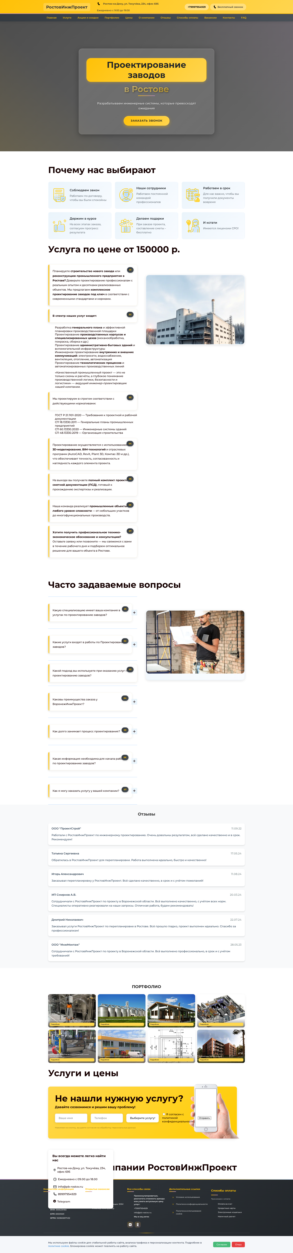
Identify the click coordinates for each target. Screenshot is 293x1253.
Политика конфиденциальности (192, 1204)
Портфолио (112, 17)
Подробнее (55, 1024)
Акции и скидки (88, 17)
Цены (129, 17)
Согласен (222, 1244)
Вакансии (210, 17)
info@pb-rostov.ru (70, 1186)
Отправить (204, 1118)
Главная (52, 17)
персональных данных (124, 1127)
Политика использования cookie (188, 1212)
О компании (146, 17)
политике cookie (58, 1246)
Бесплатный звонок (230, 6)
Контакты (229, 17)
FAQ (243, 17)
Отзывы (166, 17)
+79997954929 (197, 6)
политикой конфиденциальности (178, 1119)
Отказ (238, 1244)
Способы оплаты (187, 17)
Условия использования (188, 1197)
